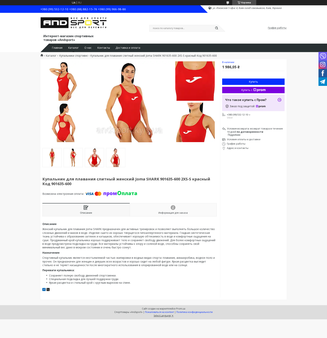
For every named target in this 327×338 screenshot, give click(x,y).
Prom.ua (180, 308)
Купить (253, 81)
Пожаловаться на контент (159, 312)
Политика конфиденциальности (194, 312)
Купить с (246, 90)
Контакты (103, 47)
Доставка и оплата (128, 47)
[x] (48, 290)
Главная (57, 47)
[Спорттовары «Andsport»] (73, 24)
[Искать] (216, 28)
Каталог (73, 47)
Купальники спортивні (73, 55)
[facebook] (44, 290)
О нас (88, 47)
